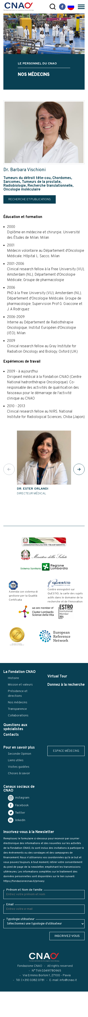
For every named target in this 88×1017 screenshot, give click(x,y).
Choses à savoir (19, 773)
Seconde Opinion (19, 754)
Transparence (17, 709)
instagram (21, 798)
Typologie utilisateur (20, 919)
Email (10, 904)
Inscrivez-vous (67, 936)
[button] (79, 469)
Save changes (26, 1013)
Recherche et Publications (29, 199)
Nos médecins (17, 702)
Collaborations (18, 715)
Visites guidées (18, 767)
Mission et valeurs (20, 685)
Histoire (13, 678)
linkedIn (19, 820)
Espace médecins (66, 751)
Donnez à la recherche (66, 685)
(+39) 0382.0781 (32, 980)
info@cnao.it (68, 980)
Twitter (19, 813)
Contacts (11, 735)
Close (6, 1013)
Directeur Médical (32, 491)
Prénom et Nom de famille (24, 890)
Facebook (21, 805)
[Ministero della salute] (44, 555)
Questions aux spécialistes (15, 727)
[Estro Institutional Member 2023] (66, 611)
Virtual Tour (57, 676)
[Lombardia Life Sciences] (36, 611)
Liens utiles (15, 760)
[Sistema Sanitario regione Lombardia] (44, 567)
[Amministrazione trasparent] (44, 542)
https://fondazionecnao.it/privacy (23, 881)
